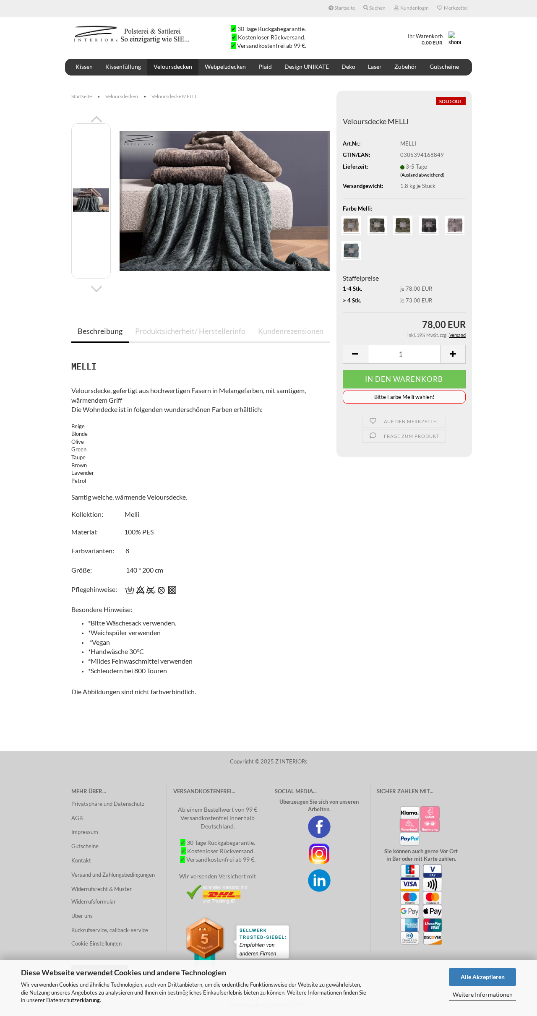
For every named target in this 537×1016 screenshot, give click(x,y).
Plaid (265, 66)
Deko (348, 66)
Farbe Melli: (357, 208)
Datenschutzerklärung (73, 1000)
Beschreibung (100, 331)
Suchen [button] (377, 8)
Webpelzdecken (225, 66)
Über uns (82, 915)
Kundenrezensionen (290, 331)
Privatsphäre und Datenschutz (107, 803)
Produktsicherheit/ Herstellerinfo (190, 331)
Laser (375, 66)
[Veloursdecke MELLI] (225, 200)
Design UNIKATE (306, 66)
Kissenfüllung (123, 66)
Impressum (84, 831)
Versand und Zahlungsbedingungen (113, 874)
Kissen (84, 66)
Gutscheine (444, 66)
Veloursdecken (173, 66)
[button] (96, 119)
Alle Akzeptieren (483, 976)
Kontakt (81, 860)
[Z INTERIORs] (132, 33)
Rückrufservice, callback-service (109, 930)
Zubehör (405, 66)
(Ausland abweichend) (422, 174)
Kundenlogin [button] (414, 8)
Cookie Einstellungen (96, 943)
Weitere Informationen (483, 994)
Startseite (344, 8)
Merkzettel (455, 8)
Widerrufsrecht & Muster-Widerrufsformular (102, 895)
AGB (77, 818)
